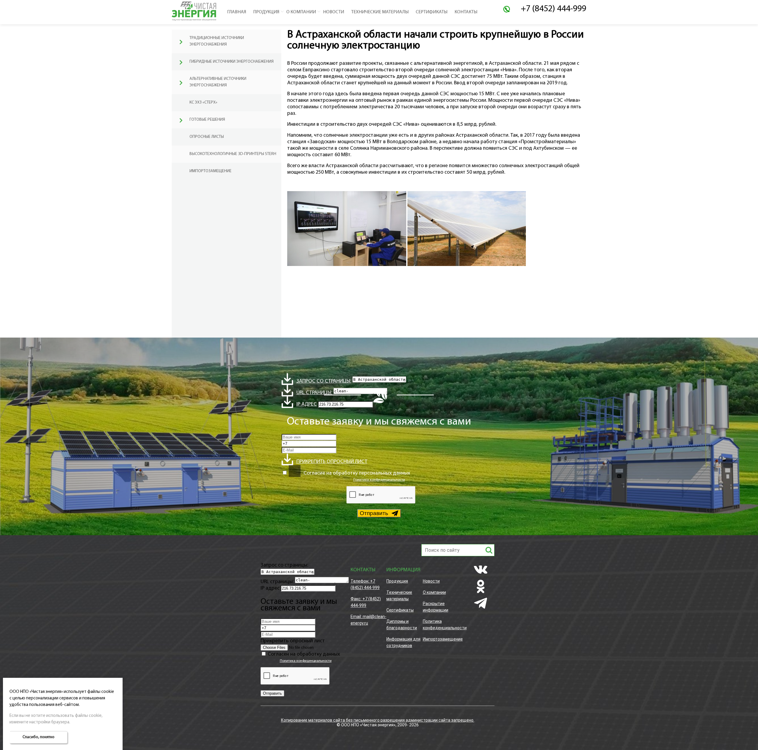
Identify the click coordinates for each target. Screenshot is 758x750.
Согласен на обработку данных (304, 654)
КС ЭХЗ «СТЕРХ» (203, 102)
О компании (301, 12)
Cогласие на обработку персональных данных (356, 473)
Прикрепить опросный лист (331, 461)
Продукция (266, 12)
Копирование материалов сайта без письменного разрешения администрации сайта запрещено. (377, 720)
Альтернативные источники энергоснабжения (218, 82)
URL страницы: (277, 582)
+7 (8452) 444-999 (553, 9)
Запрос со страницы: (323, 381)
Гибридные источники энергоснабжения (232, 61)
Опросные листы (207, 137)
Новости (333, 12)
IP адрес (306, 404)
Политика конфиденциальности (379, 480)
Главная (236, 12)
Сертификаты (431, 12)
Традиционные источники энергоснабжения (217, 41)
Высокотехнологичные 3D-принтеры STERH (233, 154)
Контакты (466, 12)
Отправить (374, 513)
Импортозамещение (211, 171)
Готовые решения (207, 119)
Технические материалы (380, 12)
